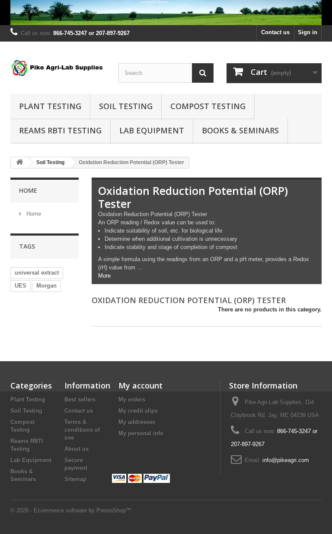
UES (20, 285)
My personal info (140, 433)
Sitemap (75, 479)
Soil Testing (126, 106)
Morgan (46, 285)
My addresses (136, 422)
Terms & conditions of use (82, 430)
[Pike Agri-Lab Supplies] (166, 12)
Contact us (275, 32)
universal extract (37, 272)
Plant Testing (50, 106)
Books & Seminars (240, 130)
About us (76, 449)
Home (28, 190)
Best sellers (80, 399)
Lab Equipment (151, 130)
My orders (131, 399)
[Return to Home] (19, 162)
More (104, 275)
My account (140, 385)
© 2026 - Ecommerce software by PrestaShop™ (70, 510)
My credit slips (138, 411)
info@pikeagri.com (285, 460)
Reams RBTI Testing (60, 130)
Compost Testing (208, 106)
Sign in (307, 32)
